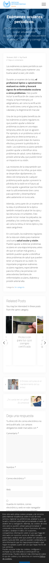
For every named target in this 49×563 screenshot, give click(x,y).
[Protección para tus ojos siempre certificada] (24, 324)
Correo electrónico (15, 478)
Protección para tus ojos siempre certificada (24, 342)
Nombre (11, 467)
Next (45, 343)
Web (8, 489)
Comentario (12, 433)
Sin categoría (19, 287)
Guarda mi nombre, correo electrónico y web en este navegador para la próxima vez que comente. (23, 507)
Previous (4, 343)
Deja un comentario (15, 60)
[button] (44, 4)
